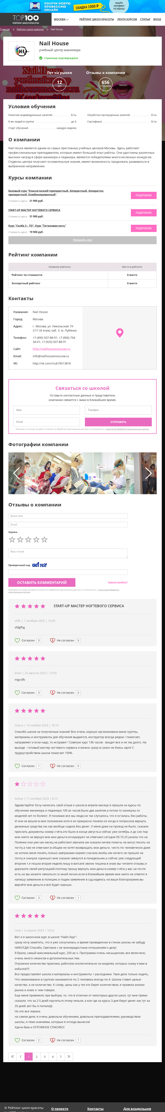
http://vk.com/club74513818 (52, 363)
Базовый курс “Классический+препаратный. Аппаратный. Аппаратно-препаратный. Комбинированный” (56, 192)
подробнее (144, 195)
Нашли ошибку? (118, 582)
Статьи (145, 19)
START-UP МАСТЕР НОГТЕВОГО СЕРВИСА (34, 210)
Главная (5, 29)
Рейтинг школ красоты (96, 19)
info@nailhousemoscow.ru (51, 356)
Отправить (118, 422)
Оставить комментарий (42, 582)
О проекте (59, 1109)
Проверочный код (19, 565)
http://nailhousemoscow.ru (51, 349)
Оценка (12, 532)
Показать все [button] (82, 240)
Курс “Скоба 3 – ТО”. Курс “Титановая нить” (37, 225)
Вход (157, 19)
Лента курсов (127, 19)
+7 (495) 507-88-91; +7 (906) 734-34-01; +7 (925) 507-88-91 (54, 340)
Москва (60, 19)
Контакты (95, 1109)
